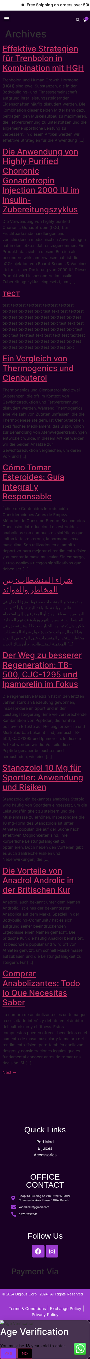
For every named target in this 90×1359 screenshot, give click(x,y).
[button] (6, 18)
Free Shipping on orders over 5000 (53, 4)
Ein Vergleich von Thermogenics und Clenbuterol (38, 368)
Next (9, 1072)
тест (11, 293)
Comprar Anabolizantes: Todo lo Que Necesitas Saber (41, 988)
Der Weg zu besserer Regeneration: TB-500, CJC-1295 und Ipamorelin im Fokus (42, 669)
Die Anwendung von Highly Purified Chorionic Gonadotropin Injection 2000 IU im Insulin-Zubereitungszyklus (40, 180)
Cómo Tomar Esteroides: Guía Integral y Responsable (33, 482)
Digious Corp (26, 1294)
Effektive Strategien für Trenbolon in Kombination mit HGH (43, 58)
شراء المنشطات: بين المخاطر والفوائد (37, 584)
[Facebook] (38, 1251)
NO (25, 1353)
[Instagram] (52, 1251)
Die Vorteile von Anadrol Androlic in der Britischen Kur (38, 880)
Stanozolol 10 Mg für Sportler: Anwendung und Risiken (42, 777)
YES (8, 1353)
